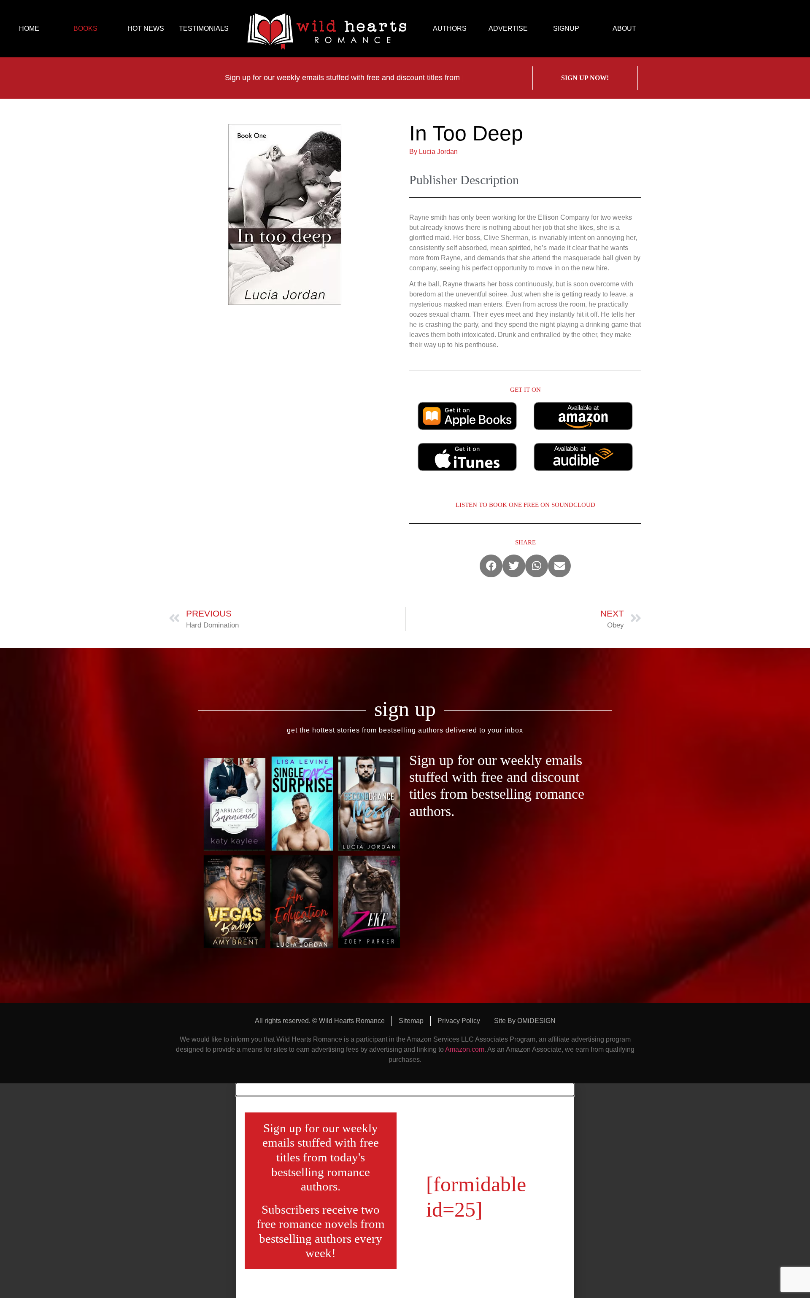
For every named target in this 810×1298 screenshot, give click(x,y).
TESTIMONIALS (204, 28)
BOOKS (85, 28)
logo (327, 28)
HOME (29, 28)
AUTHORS (450, 28)
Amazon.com (464, 1049)
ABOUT (624, 28)
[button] (491, 566)
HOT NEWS (145, 28)
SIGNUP (566, 28)
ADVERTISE (508, 28)
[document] (405, 1190)
